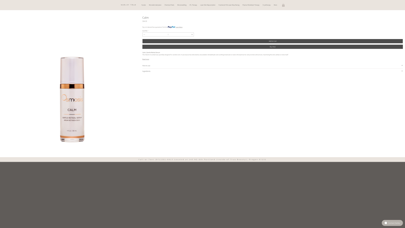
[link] (283, 5)
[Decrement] (144, 34)
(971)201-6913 (164, 159)
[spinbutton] (168, 34)
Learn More (179, 27)
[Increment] (192, 34)
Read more (145, 59)
